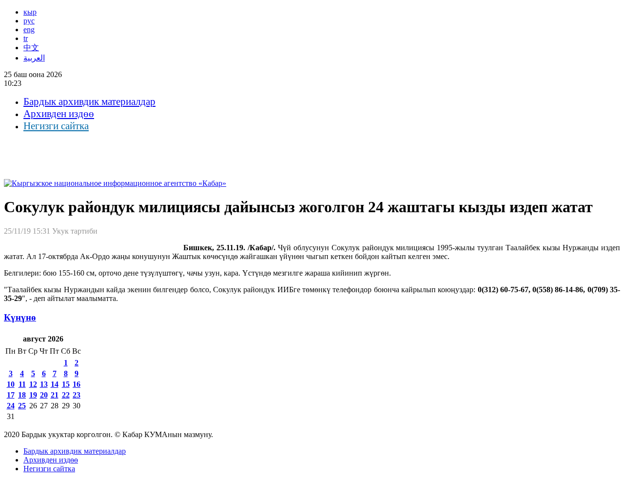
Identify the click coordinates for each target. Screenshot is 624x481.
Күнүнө (20, 317)
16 (76, 384)
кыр (30, 12)
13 (44, 384)
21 (54, 395)
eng (29, 29)
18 (22, 395)
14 (54, 384)
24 (11, 405)
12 (33, 384)
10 (11, 384)
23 (76, 395)
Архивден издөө (58, 114)
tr (25, 38)
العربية (34, 58)
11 (22, 384)
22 (66, 395)
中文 (31, 47)
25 (22, 405)
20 (44, 395)
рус (29, 21)
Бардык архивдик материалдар (89, 101)
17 (11, 395)
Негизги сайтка (56, 126)
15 (66, 384)
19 (33, 395)
